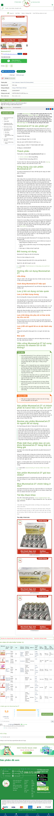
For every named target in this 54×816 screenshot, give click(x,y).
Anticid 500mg (7, 661)
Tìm (52, 721)
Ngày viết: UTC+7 (11, 104)
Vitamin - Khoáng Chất (26, 13)
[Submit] (2, 8)
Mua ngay (22, 71)
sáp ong (48, 162)
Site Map (15, 790)
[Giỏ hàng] (52, 5)
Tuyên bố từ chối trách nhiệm (40, 638)
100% (37, 710)
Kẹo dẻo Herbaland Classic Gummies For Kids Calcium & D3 (8, 687)
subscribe (17, 771)
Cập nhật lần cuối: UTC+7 (13, 103)
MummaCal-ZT (26, 113)
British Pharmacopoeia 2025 (43, 792)
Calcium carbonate (24, 156)
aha (42, 499)
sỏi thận (41, 312)
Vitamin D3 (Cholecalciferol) (26, 82)
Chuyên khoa (26, 787)
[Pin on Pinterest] (50, 109)
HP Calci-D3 (8, 697)
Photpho (36, 685)
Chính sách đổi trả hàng (17, 782)
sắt (48, 306)
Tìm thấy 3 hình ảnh (23, 517)
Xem (20, 53)
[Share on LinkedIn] (52, 109)
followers (7, 773)
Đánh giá (18, 100)
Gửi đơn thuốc (26, 782)
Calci (36, 658)
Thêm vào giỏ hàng (9, 71)
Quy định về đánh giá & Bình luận (17, 787)
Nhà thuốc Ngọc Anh (22, 122)
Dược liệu (32, 789)
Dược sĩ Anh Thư (7, 107)
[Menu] (2, 5)
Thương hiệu (33, 792)
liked (6, 771)
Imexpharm (22, 661)
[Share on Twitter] (48, 109)
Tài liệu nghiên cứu (33, 785)
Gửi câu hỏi (50, 737)
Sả (17, 113)
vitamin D (30, 115)
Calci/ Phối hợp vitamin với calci (40, 13)
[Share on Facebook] (46, 109)
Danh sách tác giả (26, 791)
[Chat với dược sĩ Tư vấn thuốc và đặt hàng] (8, 62)
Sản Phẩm (17, 13)
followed (17, 773)
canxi (37, 115)
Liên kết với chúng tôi (7, 769)
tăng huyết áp (23, 226)
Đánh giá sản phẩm (47, 714)
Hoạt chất (32, 796)
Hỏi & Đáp (10, 100)
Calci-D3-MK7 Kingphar (8, 670)
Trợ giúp (26, 785)
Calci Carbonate (16, 82)
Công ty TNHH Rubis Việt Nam (19, 87)
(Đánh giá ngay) (20, 75)
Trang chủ (11, 13)
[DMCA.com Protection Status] (43, 788)
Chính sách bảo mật (17, 780)
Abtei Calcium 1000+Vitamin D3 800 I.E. (8, 679)
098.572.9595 (18, 2)
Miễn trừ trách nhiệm (17, 785)
